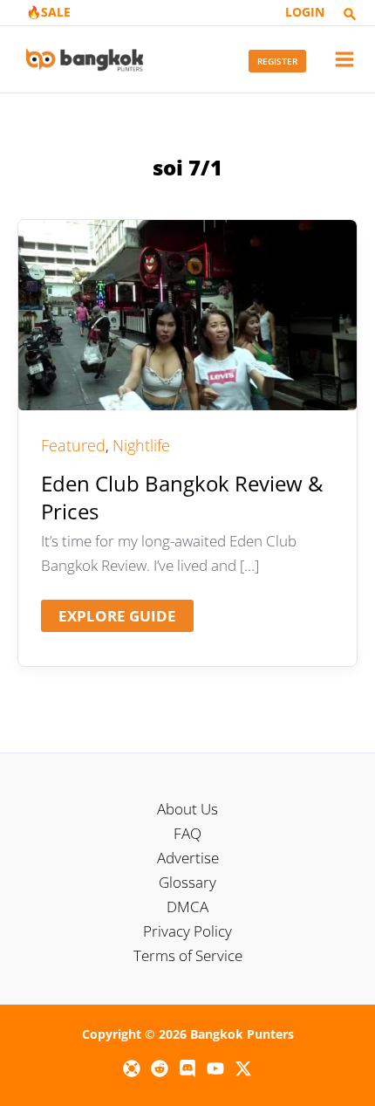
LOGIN (304, 11)
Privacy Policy (187, 931)
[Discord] (187, 1068)
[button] (350, 14)
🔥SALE (48, 11)
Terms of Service (187, 955)
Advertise (188, 858)
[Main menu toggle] (345, 59)
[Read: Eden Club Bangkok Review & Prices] (187, 314)
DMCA (187, 906)
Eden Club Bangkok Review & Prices (182, 497)
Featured (73, 445)
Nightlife (141, 445)
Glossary (187, 882)
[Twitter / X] (243, 1068)
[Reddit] (159, 1068)
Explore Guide (117, 618)
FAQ (187, 833)
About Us (187, 809)
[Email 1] (131, 1068)
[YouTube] (215, 1068)
